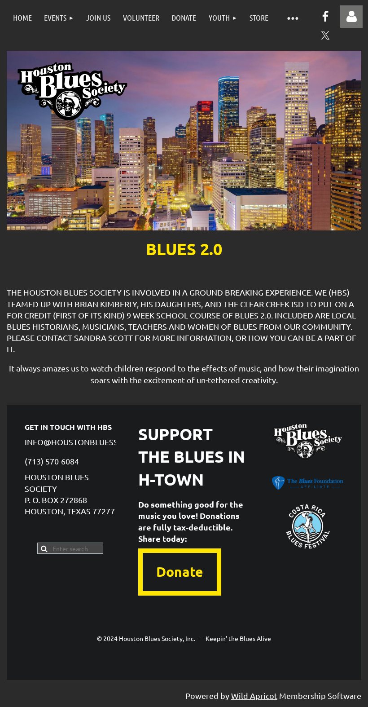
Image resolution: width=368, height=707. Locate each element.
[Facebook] (325, 16)
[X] (325, 35)
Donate (179, 571)
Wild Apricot (254, 695)
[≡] (293, 17)
